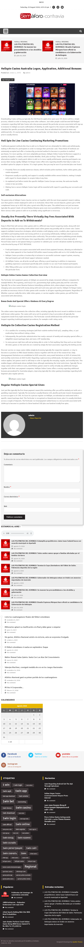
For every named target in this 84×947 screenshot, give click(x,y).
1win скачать (10, 853)
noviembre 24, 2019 (13, 670)
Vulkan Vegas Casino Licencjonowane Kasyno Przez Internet (56, 795)
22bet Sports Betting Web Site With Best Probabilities (16, 913)
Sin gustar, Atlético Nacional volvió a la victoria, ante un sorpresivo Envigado (37, 637)
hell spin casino (7, 861)
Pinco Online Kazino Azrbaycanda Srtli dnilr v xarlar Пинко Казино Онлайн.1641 (57, 819)
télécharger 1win (21, 871)
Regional (30, 866)
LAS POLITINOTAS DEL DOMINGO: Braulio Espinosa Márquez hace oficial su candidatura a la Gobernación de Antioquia (27, 49)
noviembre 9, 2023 (13, 620)
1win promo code (7, 829)
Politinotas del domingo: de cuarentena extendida (22, 894)
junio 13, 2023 (12, 630)
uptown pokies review (24, 879)
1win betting (22, 802)
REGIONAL (24, 42)
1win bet (8, 801)
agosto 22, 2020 (12, 650)
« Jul (10, 742)
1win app (21, 791)
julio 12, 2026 (63, 53)
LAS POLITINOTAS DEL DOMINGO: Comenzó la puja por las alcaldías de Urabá (69, 47)
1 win (6, 785)
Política (17, 42)
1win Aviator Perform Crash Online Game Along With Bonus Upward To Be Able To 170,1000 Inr (16, 924)
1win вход (8, 837)
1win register (20, 829)
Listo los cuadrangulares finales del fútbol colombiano (27, 617)
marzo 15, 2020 (12, 660)
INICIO (41, 2)
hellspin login (32, 861)
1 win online (29, 785)
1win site (15, 833)
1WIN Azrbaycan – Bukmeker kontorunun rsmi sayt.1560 (14, 903)
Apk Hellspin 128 (7, 80)
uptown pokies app (7, 875)
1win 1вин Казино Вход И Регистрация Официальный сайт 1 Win (56, 807)
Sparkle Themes (77, 942)
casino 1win (25, 857)
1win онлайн (9, 842)
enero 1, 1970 (15, 73)
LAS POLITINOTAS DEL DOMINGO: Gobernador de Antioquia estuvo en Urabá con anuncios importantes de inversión (63, 921)
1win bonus (7, 808)
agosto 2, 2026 (19, 583)
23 (40, 728)
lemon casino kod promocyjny (12, 867)
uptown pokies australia (23, 875)
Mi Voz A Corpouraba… (14, 687)
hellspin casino (19, 861)
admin (28, 73)
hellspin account (18, 127)
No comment (18, 549)
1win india (21, 813)
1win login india (24, 819)
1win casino (23, 807)
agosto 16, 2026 (19, 559)
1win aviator (23, 796)
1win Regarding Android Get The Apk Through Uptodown (58, 785)
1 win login (18, 785)
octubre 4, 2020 (12, 640)
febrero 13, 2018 (12, 690)
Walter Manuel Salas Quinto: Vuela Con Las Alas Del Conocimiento (32, 657)
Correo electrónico (12, 497)
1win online (23, 824)
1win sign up (6, 833)
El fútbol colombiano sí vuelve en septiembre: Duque (26, 647)
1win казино (24, 837)
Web (5, 506)
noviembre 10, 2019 (13, 680)
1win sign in (32, 829)
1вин (23, 853)
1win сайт (31, 848)
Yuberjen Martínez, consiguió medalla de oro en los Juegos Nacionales (34, 667)
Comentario (8, 465)
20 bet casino (33, 853)
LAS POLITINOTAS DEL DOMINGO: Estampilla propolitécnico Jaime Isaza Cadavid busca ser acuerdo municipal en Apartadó (61, 895)
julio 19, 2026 (21, 58)
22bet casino (15, 857)
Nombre (7, 487)
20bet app (5, 857)
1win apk (7, 791)
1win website (25, 833)
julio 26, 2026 (18, 595)
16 (40, 724)
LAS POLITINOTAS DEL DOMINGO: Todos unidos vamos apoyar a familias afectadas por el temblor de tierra (62, 903)
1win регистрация (12, 848)
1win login (9, 818)
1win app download (9, 796)
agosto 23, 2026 (19, 546)
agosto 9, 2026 (19, 571)
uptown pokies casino (8, 879)
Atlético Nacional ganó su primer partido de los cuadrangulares (31, 677)
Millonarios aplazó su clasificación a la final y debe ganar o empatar (32, 627)
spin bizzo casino (7, 871)
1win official (7, 824)
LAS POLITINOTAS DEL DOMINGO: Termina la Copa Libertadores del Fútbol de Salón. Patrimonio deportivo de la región (63, 912)
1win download (9, 813)
